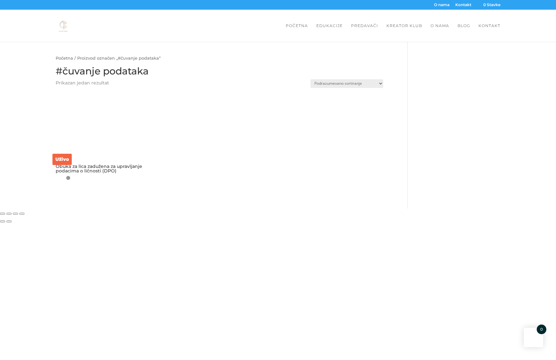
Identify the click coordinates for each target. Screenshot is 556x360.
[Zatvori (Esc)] (2, 214)
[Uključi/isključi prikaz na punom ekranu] (15, 214)
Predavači (364, 26)
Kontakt (463, 5)
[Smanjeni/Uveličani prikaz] (21, 214)
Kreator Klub (404, 26)
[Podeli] (9, 214)
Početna (297, 26)
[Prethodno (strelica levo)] (2, 221)
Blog (464, 26)
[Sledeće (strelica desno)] (9, 221)
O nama (441, 5)
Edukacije (329, 26)
